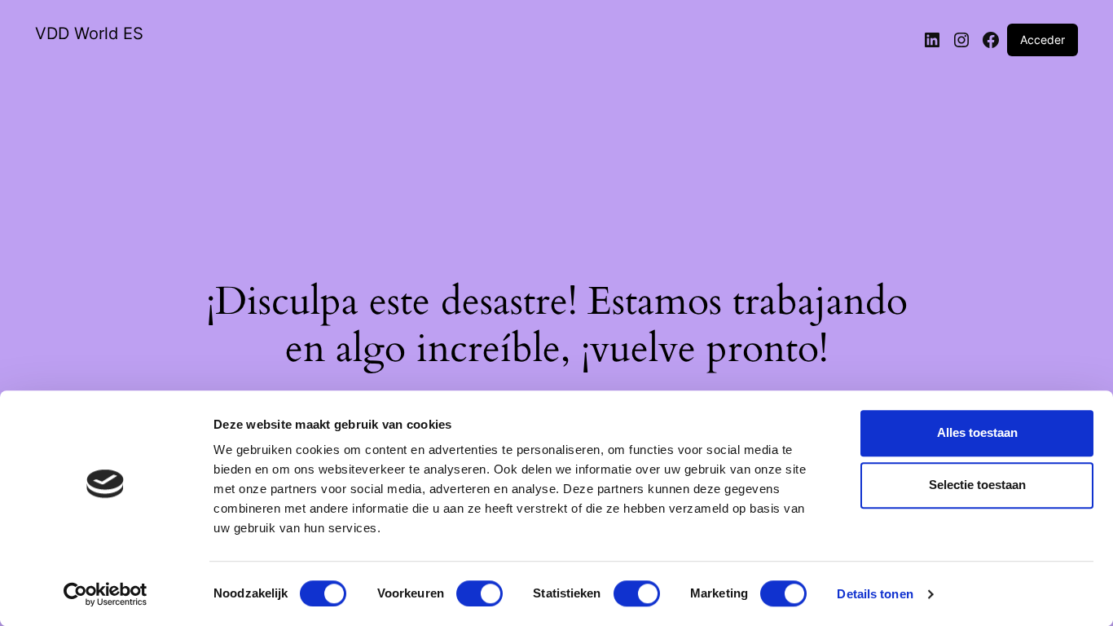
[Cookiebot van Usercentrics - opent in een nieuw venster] (105, 594)
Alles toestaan (977, 432)
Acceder (1042, 39)
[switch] (479, 593)
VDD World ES (89, 33)
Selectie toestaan (977, 485)
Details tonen (875, 594)
